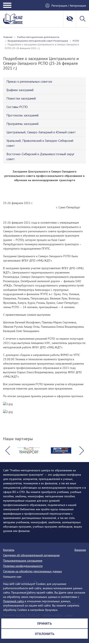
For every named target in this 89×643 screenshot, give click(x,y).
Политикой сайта (13, 601)
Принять (44, 623)
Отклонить (44, 634)
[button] (7, 450)
